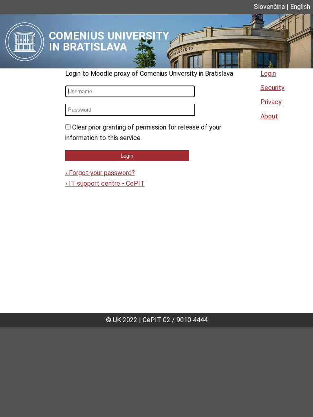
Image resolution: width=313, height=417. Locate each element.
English (300, 7)
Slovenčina (269, 7)
